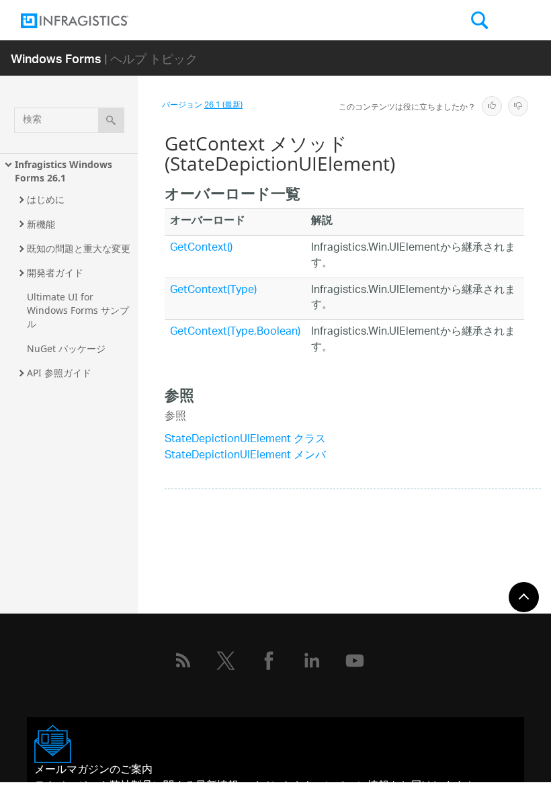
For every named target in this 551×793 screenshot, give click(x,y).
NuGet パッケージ (66, 348)
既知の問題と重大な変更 (78, 248)
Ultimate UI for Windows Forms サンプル (78, 310)
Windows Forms (56, 58)
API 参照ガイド (59, 372)
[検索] (111, 120)
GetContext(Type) (213, 291)
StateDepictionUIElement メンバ (245, 456)
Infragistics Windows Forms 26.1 (65, 171)
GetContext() (201, 248)
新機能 (41, 224)
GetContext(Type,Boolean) (235, 332)
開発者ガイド (55, 272)
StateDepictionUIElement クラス (245, 440)
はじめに (46, 199)
